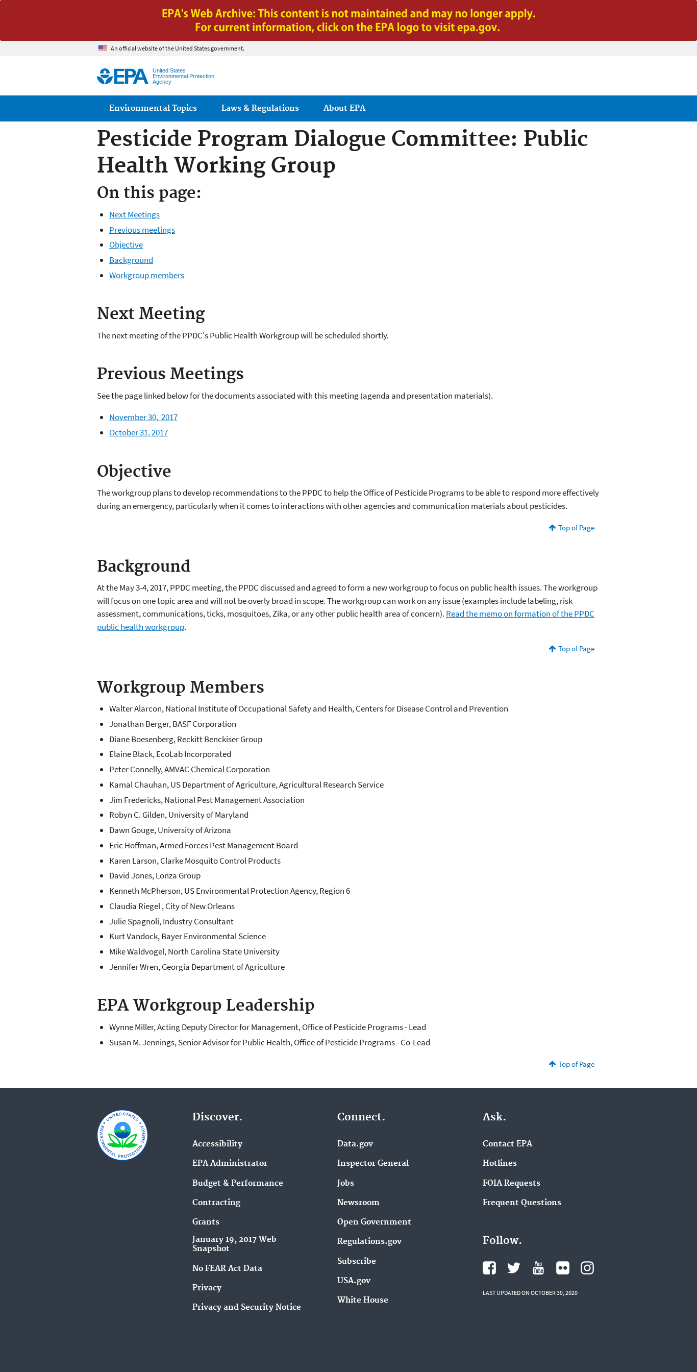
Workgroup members (146, 275)
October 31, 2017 (138, 432)
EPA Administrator (229, 1163)
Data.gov (355, 1144)
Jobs (345, 1183)
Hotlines (500, 1163)
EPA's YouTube (538, 1268)
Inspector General (373, 1163)
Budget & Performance (237, 1183)
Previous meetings (142, 229)
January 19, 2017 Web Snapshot (234, 1244)
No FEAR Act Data (227, 1268)
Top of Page (576, 527)
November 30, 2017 (143, 417)
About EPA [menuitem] (344, 108)
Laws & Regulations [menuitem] (260, 108)
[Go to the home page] (122, 76)
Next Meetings (134, 214)
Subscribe (356, 1261)
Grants (205, 1222)
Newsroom (358, 1203)
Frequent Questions (522, 1203)
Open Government (374, 1222)
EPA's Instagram (587, 1268)
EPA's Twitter (513, 1268)
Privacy (206, 1288)
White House (362, 1300)
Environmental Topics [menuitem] (153, 108)
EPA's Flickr (562, 1268)
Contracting (216, 1203)
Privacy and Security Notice (246, 1307)
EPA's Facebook (489, 1268)
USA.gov (353, 1281)
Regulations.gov (369, 1241)
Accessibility (217, 1144)
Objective (126, 244)
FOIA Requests (511, 1183)
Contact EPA (507, 1144)
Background (131, 259)
